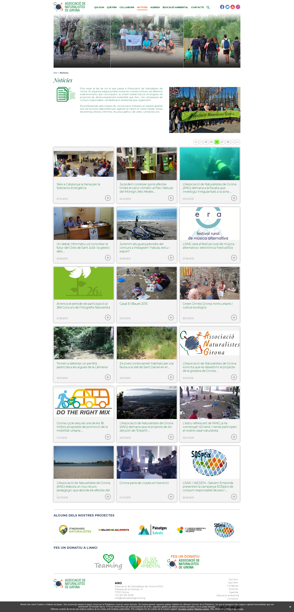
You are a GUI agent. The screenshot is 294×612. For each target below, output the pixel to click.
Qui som (99, 7)
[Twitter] (227, 7)
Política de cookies (234, 609)
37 (222, 142)
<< (196, 142)
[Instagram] (238, 7)
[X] (290, 607)
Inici (55, 73)
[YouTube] (232, 7)
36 (217, 142)
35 (211, 142)
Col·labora (126, 7)
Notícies (142, 7)
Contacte (197, 7)
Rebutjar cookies (201, 609)
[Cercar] (208, 8)
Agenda (155, 7)
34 (206, 142)
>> (237, 142)
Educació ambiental (175, 7)
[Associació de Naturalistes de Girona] (69, 7)
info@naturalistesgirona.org (130, 598)
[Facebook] (222, 7)
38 (228, 142)
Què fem (112, 7)
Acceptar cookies (186, 609)
